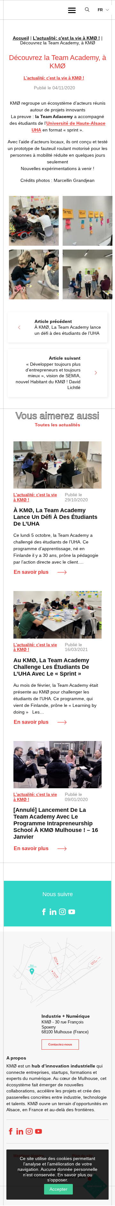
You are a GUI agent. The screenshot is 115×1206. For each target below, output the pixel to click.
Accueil (21, 38)
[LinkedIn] (53, 912)
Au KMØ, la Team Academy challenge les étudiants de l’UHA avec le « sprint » (51, 667)
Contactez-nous (60, 1044)
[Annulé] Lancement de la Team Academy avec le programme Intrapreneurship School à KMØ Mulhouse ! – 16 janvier (55, 823)
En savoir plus (31, 572)
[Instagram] (62, 912)
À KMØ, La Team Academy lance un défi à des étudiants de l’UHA (55, 517)
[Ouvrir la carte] (57, 972)
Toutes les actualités (57, 424)
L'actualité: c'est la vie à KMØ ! (66, 38)
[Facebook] (44, 912)
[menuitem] (103, 10)
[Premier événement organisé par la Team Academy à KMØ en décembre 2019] (57, 765)
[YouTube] (71, 912)
